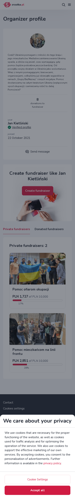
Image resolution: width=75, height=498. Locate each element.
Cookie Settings (37, 479)
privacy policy (52, 463)
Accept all (37, 490)
